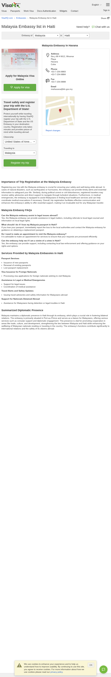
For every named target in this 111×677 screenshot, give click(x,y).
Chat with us (102, 26)
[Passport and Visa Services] (10, 5)
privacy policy (56, 672)
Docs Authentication (46, 11)
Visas (4, 11)
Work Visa (29, 11)
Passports (15, 11)
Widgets (63, 11)
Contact (74, 11)
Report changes (53, 130)
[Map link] (60, 110)
